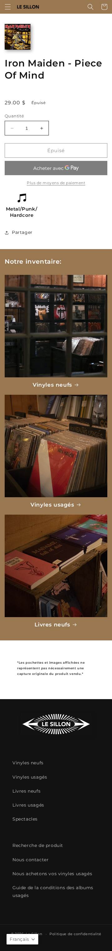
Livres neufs (52, 624)
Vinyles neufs (52, 385)
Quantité (14, 115)
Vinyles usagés (52, 505)
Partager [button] (22, 232)
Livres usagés (28, 805)
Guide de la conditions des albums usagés (52, 891)
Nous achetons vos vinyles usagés (52, 873)
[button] (8, 7)
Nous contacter (30, 859)
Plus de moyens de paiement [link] (56, 182)
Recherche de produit (37, 845)
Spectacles (25, 819)
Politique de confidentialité (75, 934)
